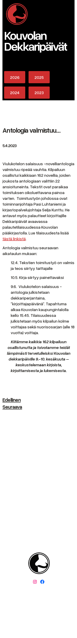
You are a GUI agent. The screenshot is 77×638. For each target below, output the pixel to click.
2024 (15, 92)
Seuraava (12, 407)
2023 (39, 92)
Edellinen (11, 400)
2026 (15, 77)
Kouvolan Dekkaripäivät (35, 40)
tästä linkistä (14, 238)
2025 (39, 77)
